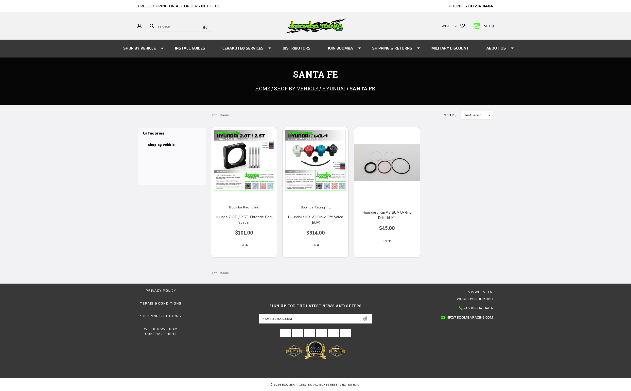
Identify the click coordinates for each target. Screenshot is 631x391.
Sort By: (450, 115)
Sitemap (354, 384)
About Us (496, 48)
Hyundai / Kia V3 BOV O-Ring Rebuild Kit (387, 215)
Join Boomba (340, 48)
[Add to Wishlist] (267, 150)
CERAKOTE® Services (242, 48)
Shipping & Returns (392, 48)
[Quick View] (267, 137)
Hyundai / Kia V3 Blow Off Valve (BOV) (315, 219)
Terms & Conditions (160, 303)
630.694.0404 (478, 6)
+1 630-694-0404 (478, 308)
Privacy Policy (160, 290)
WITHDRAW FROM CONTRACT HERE (161, 331)
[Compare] (267, 162)
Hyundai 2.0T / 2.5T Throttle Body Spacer (243, 219)
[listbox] (477, 115)
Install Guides (190, 48)
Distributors (296, 48)
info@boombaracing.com (469, 317)
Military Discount (450, 48)
